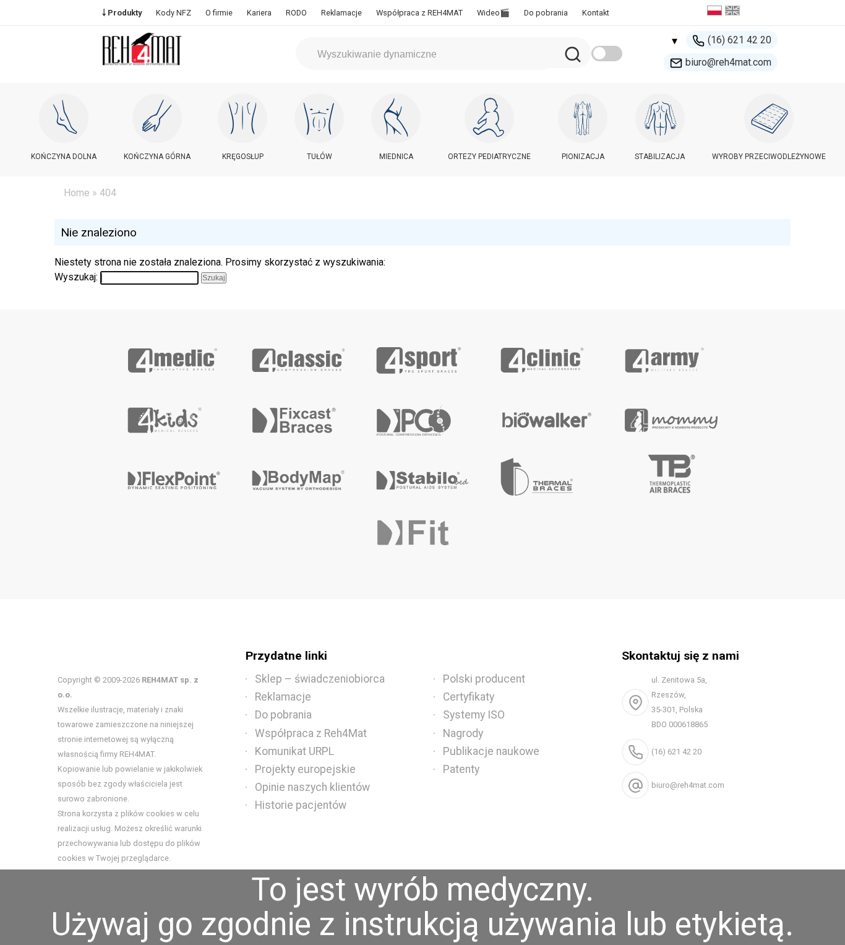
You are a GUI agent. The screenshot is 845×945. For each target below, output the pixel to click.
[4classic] (298, 356)
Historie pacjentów (300, 805)
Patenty (461, 769)
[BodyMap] (298, 476)
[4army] (671, 356)
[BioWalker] (546, 416)
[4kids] (174, 416)
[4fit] (423, 536)
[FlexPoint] (174, 476)
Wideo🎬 (493, 12)
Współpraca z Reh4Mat (311, 733)
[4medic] (174, 356)
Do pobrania (546, 12)
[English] (734, 12)
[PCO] (423, 416)
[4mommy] (671, 416)
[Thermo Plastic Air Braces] (671, 476)
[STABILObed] (423, 476)
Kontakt (595, 12)
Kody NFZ (173, 12)
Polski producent (484, 679)
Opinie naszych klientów (312, 787)
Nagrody (463, 733)
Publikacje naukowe (491, 751)
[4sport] (423, 356)
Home (77, 193)
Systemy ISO (474, 715)
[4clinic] (546, 356)
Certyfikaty (468, 697)
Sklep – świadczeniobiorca (320, 679)
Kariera (259, 12)
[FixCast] (298, 416)
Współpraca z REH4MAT (419, 12)
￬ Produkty (122, 12)
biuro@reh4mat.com (728, 62)
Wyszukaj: (76, 277)
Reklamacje (341, 12)
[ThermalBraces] (546, 476)
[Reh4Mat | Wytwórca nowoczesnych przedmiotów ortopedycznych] (142, 69)
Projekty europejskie (305, 769)
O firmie (219, 12)
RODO (296, 12)
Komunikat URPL (294, 751)
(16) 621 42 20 (739, 40)
